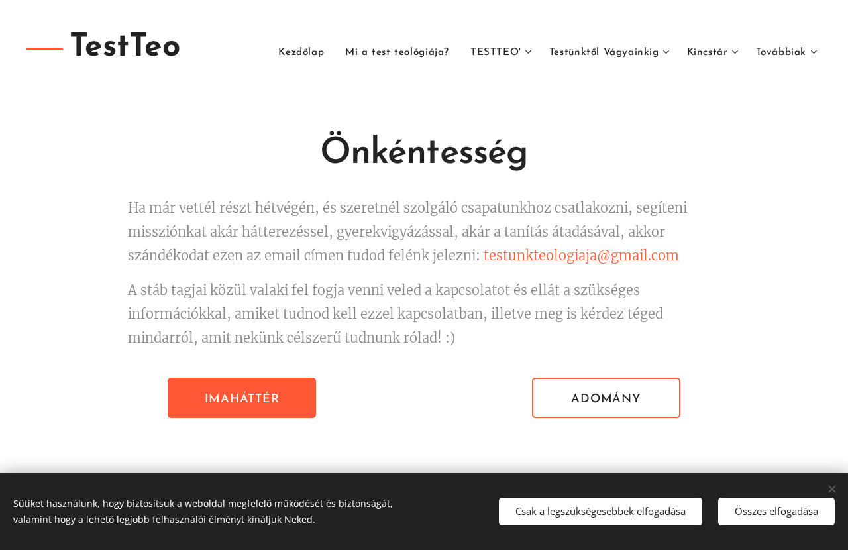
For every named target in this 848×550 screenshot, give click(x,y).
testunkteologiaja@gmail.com (581, 255)
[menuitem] (305, 53)
